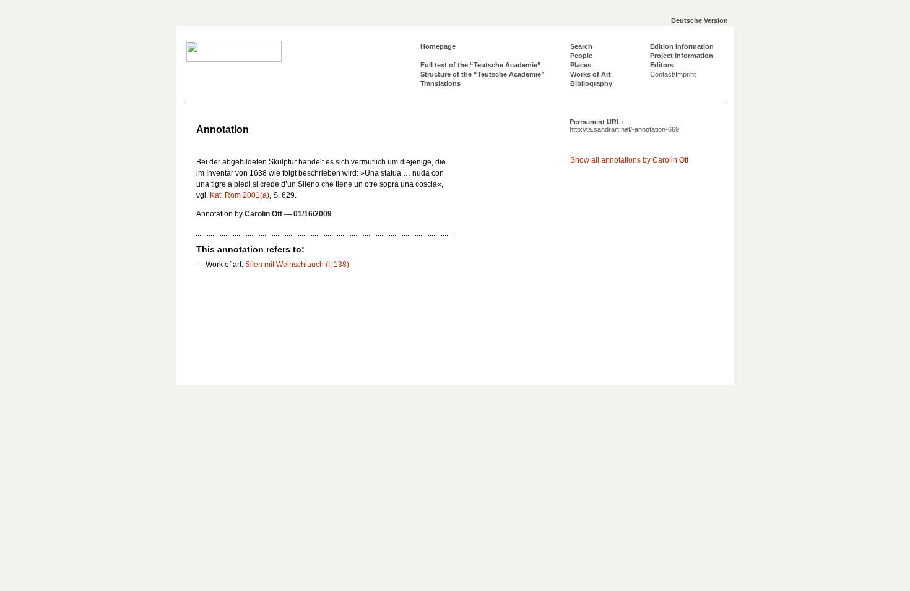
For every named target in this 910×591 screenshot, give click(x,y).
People (581, 55)
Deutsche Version (699, 20)
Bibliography (591, 83)
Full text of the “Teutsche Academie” (480, 65)
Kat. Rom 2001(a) (239, 195)
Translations (440, 83)
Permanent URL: (624, 125)
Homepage (438, 46)
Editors (662, 65)
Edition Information (682, 46)
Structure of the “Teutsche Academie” (482, 74)
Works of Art (590, 74)
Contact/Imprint (673, 74)
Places (580, 65)
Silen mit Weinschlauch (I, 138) (297, 264)
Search (581, 46)
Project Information (681, 55)
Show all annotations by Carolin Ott (629, 160)
